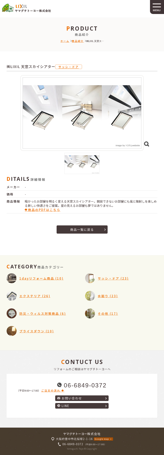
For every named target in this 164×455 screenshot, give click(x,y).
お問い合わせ (72, 398)
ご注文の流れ (51, 390)
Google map (102, 438)
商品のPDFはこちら (44, 210)
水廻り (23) (108, 296)
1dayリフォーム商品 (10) (41, 278)
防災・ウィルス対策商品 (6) (42, 313)
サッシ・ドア (68, 67)
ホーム (64, 41)
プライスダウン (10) (36, 331)
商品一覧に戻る (82, 229)
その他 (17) (108, 313)
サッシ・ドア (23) (113, 278)
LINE (65, 406)
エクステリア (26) (34, 296)
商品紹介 (78, 41)
